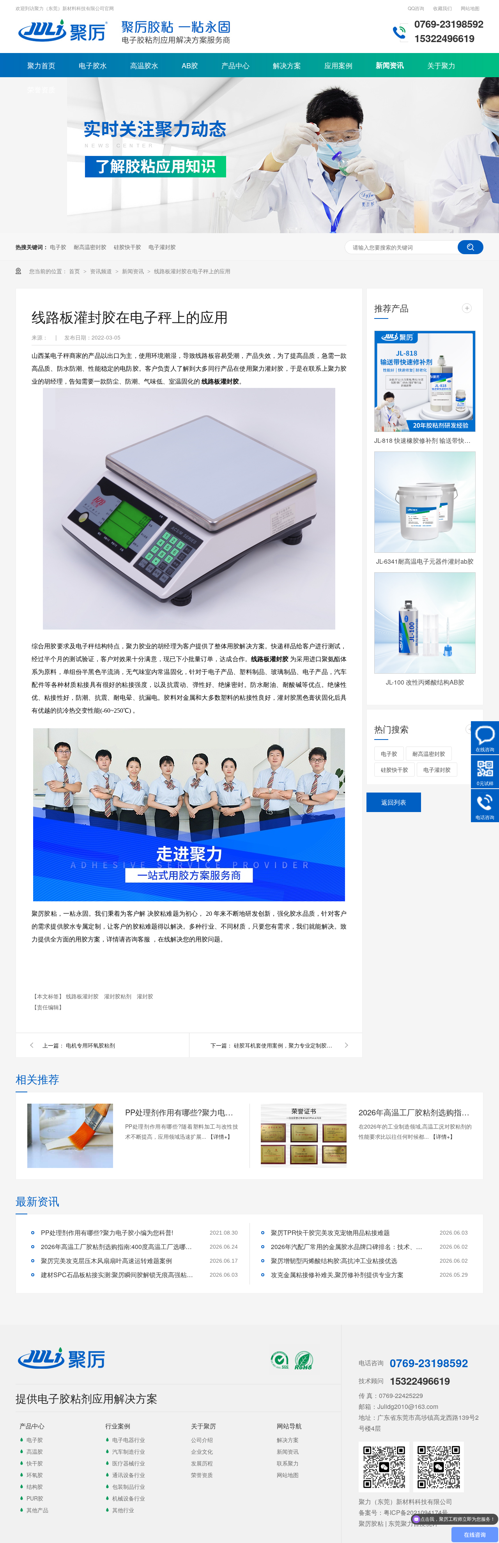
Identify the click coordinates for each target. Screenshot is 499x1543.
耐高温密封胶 (90, 247)
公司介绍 (202, 1440)
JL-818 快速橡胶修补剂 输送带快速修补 (425, 440)
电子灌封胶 (162, 247)
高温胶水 (144, 65)
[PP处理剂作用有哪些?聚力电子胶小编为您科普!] (70, 1136)
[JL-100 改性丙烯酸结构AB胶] (425, 623)
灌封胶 (145, 996)
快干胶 (35, 1463)
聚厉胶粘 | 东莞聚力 (386, 1523)
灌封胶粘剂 (118, 996)
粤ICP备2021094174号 (416, 1512)
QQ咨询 (416, 8)
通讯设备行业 (128, 1475)
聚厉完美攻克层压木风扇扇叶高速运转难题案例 (106, 1260)
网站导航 (289, 1425)
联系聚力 (288, 1463)
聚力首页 (41, 65)
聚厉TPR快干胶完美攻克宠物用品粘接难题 (330, 1232)
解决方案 (287, 65)
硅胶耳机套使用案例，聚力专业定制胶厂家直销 (284, 1045)
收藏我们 (442, 8)
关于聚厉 (203, 1425)
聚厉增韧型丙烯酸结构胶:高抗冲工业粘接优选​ (334, 1260)
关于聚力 (441, 65)
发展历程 (202, 1463)
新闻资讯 (390, 65)
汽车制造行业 (128, 1451)
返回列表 (393, 802)
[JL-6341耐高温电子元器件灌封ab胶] (425, 502)
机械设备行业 (128, 1498)
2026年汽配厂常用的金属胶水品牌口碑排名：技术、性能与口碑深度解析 (349, 1246)
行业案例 (117, 1425)
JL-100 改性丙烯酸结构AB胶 (425, 682)
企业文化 (202, 1451)
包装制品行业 (128, 1486)
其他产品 (37, 1510)
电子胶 (58, 247)
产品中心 (235, 65)
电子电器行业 (128, 1440)
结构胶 (35, 1486)
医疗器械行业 (128, 1463)
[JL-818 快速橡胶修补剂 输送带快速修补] (425, 381)
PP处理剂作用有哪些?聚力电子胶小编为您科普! (181, 1112)
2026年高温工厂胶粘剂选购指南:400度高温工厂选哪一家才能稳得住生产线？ (415, 1112)
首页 (75, 271)
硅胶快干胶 (127, 247)
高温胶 (35, 1451)
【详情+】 (220, 1136)
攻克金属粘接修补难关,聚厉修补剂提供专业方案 (337, 1274)
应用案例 (338, 65)
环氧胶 (35, 1475)
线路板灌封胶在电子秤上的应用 (192, 271)
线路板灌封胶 (83, 996)
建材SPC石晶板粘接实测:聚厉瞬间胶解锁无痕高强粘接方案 (119, 1274)
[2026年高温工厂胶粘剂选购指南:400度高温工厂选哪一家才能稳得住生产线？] (304, 1136)
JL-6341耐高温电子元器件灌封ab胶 (425, 561)
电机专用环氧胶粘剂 (90, 1045)
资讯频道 (101, 271)
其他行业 (123, 1510)
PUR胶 (35, 1498)
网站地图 (470, 8)
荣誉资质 (41, 89)
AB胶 (190, 65)
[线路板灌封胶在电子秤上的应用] (64, 45)
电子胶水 (93, 65)
